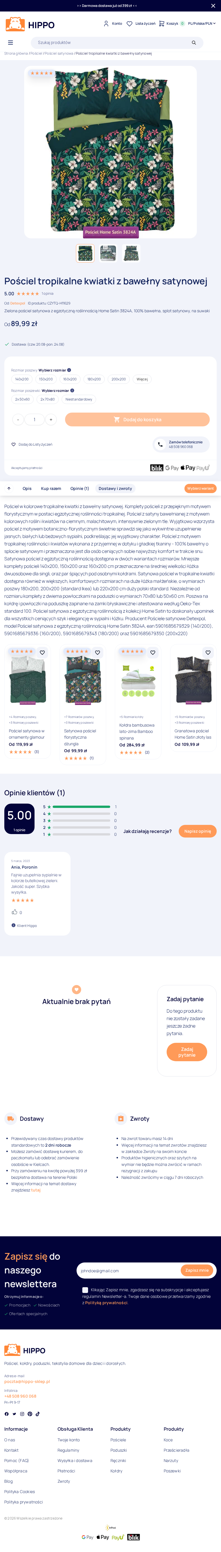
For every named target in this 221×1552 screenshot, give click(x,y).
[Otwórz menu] (10, 43)
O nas (9, 1439)
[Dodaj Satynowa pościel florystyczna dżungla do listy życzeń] (97, 652)
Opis (27, 488)
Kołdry (116, 1471)
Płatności (66, 1471)
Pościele (118, 1439)
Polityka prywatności (23, 1502)
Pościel (36, 53)
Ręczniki (118, 1460)
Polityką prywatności (106, 1302)
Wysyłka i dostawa (75, 1460)
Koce (168, 1439)
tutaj (36, 1190)
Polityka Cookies (19, 1491)
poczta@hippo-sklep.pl (27, 1381)
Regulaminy (68, 1450)
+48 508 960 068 (20, 1396)
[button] (85, 253)
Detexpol (17, 303)
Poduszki (118, 1450)
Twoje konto (69, 1439)
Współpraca (15, 1471)
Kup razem (51, 488)
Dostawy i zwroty (115, 488)
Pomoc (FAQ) (16, 1460)
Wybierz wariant (200, 488)
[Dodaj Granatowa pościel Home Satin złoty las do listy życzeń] (208, 652)
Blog (8, 1481)
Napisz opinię (197, 831)
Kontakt (11, 1450)
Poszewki (172, 1471)
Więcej (142, 379)
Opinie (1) (80, 488)
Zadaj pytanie (187, 1052)
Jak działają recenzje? (147, 831)
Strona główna (16, 53)
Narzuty (171, 1460)
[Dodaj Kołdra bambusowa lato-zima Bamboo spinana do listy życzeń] (153, 652)
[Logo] (30, 24)
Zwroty (64, 1481)
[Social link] (6, 1414)
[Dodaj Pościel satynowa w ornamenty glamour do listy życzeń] (42, 652)
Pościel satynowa (59, 53)
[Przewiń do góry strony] (9, 488)
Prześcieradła (177, 1450)
